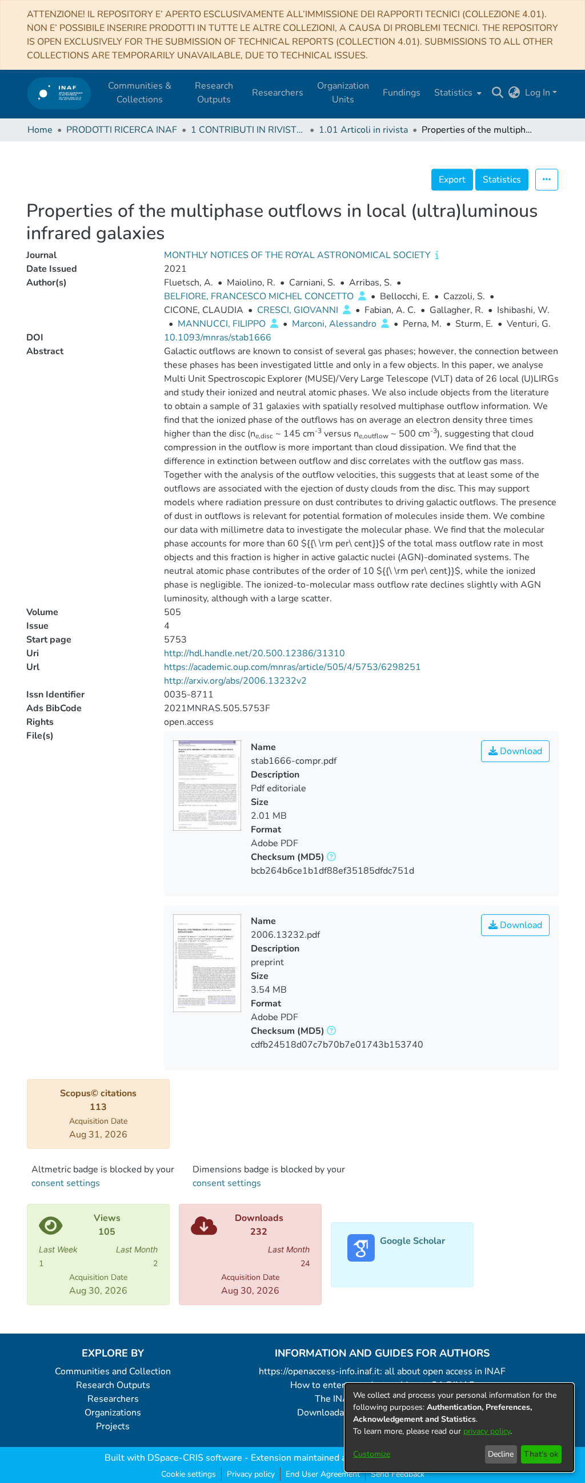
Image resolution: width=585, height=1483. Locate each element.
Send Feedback (397, 1474)
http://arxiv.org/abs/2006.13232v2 (235, 681)
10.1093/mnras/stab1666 (217, 337)
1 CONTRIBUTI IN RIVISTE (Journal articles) (248, 130)
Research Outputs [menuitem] (214, 93)
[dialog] (459, 1427)
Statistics (502, 179)
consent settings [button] (65, 1183)
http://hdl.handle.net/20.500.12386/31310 (254, 653)
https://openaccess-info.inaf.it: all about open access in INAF (382, 1371)
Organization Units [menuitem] (343, 93)
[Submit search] (498, 93)
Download (520, 751)
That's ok (541, 1454)
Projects (113, 1426)
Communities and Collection (113, 1371)
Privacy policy (251, 1474)
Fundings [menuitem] (401, 92)
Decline (501, 1454)
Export (452, 179)
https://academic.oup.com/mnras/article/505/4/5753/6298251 (292, 667)
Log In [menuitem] (537, 92)
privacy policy (486, 1431)
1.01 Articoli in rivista (363, 130)
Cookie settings (188, 1474)
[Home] (59, 93)
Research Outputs (113, 1385)
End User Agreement (323, 1474)
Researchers (113, 1399)
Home (40, 130)
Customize (371, 1454)
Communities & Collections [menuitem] (139, 93)
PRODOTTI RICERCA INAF (121, 130)
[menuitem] (457, 93)
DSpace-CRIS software (194, 1458)
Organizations (113, 1412)
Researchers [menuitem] (277, 92)
